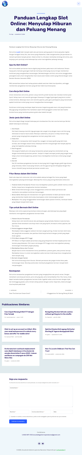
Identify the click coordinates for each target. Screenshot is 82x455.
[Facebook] (39, 443)
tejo (12, 34)
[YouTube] (42, 443)
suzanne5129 (50, 354)
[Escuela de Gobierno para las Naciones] (5, 4)
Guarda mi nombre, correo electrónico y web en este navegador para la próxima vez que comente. (38, 416)
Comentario (14, 388)
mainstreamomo (11, 317)
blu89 (18, 52)
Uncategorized (41, 13)
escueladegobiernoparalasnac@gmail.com (46, 435)
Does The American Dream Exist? (19, 292)
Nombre (13, 412)
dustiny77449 (10, 336)
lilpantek (49, 317)
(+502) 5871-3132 (27, 435)
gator (48, 334)
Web (55, 412)
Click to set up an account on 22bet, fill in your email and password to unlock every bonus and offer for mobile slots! (20, 331)
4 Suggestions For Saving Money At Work (60, 292)
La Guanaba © (60, 450)
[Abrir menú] (78, 3)
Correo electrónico (38, 412)
